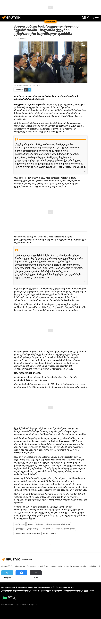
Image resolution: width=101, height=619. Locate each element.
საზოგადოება (56, 566)
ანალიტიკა (20, 566)
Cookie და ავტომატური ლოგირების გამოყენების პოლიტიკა (57, 591)
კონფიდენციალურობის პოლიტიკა (16, 591)
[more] (84, 171)
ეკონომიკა (43, 566)
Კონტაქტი (22, 587)
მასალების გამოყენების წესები (41, 587)
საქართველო (20, 524)
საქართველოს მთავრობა (65, 529)
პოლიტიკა (31, 566)
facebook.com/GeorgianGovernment (27, 85)
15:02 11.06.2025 (19, 38)
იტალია (30, 524)
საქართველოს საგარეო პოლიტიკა (27, 529)
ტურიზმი (92, 566)
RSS (72, 587)
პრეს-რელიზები (63, 587)
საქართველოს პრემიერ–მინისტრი (27, 533)
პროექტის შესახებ (9, 587)
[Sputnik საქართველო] (12, 20)
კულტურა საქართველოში (75, 566)
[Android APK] (8, 597)
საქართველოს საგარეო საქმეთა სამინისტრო (53, 524)
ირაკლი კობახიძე (49, 533)
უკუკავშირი (89, 591)
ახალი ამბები (48, 529)
